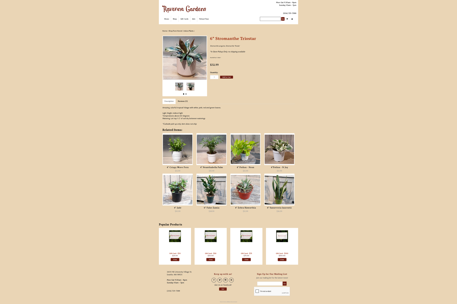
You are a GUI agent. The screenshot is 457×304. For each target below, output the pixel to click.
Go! (223, 289)
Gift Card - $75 (246, 253)
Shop (175, 19)
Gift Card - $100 (282, 253)
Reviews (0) (183, 101)
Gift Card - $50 (210, 253)
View (175, 259)
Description (169, 101)
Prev (178, 87)
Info (193, 19)
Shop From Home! (175, 31)
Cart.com (235, 302)
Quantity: (214, 72)
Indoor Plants (189, 31)
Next (192, 87)
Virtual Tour (204, 19)
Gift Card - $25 (175, 253)
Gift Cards (184, 19)
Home (166, 19)
